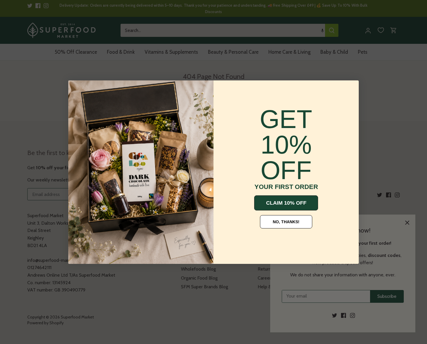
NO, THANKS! (286, 221)
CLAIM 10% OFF (286, 203)
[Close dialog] (77, 89)
